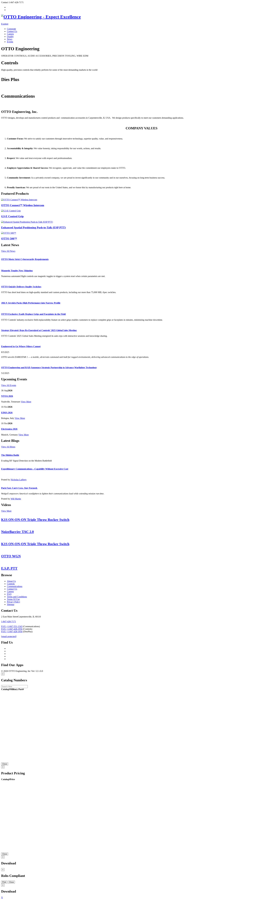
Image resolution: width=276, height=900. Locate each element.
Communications (9, 105)
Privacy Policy (13, 602)
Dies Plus (5, 89)
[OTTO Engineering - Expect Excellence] (41, 16)
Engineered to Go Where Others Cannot (21, 346)
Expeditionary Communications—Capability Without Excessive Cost (34, 469)
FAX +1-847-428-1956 (11, 629)
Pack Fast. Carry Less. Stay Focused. (19, 488)
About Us (11, 581)
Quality (10, 36)
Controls (5, 72)
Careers (10, 34)
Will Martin (16, 499)
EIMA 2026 (7, 412)
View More (26, 401)
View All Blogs (8, 447)
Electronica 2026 (9, 429)
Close (4, 764)
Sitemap (10, 604)
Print (4, 882)
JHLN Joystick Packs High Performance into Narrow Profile (30, 303)
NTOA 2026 (7, 396)
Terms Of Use (13, 599)
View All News (8, 251)
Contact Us (12, 31)
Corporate (11, 29)
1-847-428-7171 (8, 621)
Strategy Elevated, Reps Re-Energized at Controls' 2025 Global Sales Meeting (39, 330)
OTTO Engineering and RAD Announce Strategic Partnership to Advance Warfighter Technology (49, 367)
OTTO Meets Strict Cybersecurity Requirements (25, 259)
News (9, 39)
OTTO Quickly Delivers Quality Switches (21, 286)
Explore (4, 24)
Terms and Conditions (17, 596)
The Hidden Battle (10, 455)
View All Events (8, 385)
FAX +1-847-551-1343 (11, 626)
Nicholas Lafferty (19, 479)
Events (10, 41)
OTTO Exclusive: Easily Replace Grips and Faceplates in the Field (33, 314)
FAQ (9, 594)
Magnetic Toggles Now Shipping (17, 270)
